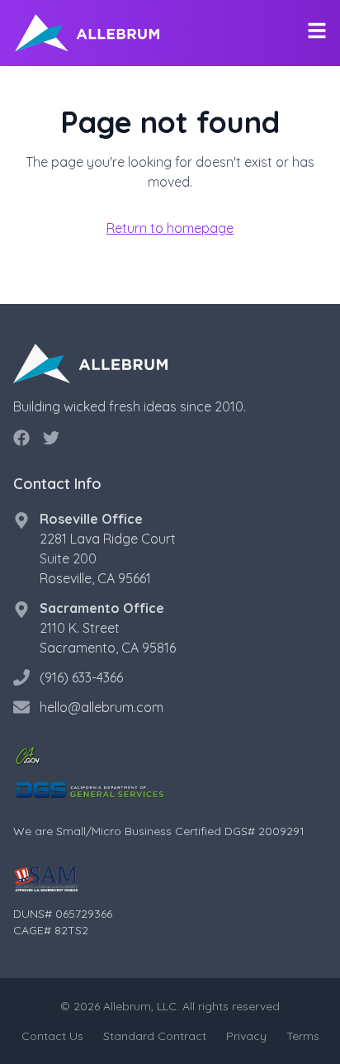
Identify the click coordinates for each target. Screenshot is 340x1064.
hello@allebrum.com (101, 707)
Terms (302, 1035)
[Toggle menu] (317, 30)
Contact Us (52, 1035)
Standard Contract (154, 1035)
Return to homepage (170, 228)
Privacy (246, 1035)
